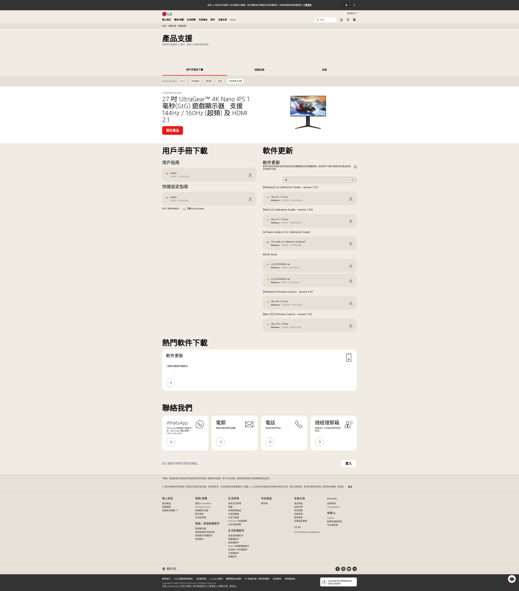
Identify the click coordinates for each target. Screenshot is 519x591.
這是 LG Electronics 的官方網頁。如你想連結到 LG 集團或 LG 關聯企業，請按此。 (199, 586)
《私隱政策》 (201, 578)
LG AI (232, 19)
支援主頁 (222, 19)
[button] (325, 19)
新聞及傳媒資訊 (334, 521)
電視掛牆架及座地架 (205, 532)
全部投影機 (200, 517)
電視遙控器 (200, 528)
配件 (213, 19)
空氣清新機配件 (235, 535)
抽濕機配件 (233, 542)
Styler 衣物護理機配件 (238, 546)
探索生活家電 (234, 503)
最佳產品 (166, 503)
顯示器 (264, 503)
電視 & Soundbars (203, 503)
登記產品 (298, 503)
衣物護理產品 (234, 510)
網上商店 (166, 19)
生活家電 (191, 19)
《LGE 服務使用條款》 (183, 578)
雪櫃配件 (232, 556)
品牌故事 (331, 503)
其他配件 (199, 539)
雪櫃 (230, 507)
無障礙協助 (290, 578)
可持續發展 (332, 525)
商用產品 (351, 13)
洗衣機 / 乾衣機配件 (237, 549)
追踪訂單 (298, 507)
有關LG (331, 513)
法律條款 (277, 578)
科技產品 (203, 19)
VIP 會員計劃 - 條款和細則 (256, 578)
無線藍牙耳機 (201, 510)
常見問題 (298, 510)
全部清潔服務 (234, 524)
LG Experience (333, 507)
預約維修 (298, 517)
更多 (350, 486)
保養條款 (298, 514)
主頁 (164, 26)
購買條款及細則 (233, 578)
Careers (330, 518)
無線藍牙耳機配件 (203, 535)
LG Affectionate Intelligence (307, 532)
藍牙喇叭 (199, 514)
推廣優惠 (166, 507)
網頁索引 (166, 578)
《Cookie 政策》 (216, 578)
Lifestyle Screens (203, 507)
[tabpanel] (259, 236)
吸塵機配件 (233, 539)
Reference (275, 200)
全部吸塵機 (233, 514)
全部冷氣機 (233, 517)
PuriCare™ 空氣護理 (237, 521)
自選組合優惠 (168, 510)
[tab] (194, 70)
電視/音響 (179, 19)
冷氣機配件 (233, 553)
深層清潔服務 (300, 521)
